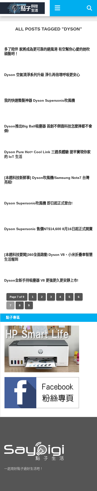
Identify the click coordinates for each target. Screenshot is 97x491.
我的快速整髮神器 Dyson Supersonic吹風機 (39, 100)
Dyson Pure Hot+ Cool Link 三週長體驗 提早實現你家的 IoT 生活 (47, 154)
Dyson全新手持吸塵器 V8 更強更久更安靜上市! (41, 280)
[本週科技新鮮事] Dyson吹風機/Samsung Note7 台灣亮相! (46, 180)
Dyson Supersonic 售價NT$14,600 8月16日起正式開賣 (48, 229)
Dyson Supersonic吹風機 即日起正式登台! (38, 203)
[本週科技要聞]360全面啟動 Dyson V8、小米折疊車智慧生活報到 (48, 257)
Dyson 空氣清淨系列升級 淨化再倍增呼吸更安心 (42, 75)
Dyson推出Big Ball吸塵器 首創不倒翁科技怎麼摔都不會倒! (48, 128)
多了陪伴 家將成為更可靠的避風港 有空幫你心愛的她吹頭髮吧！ (47, 51)
